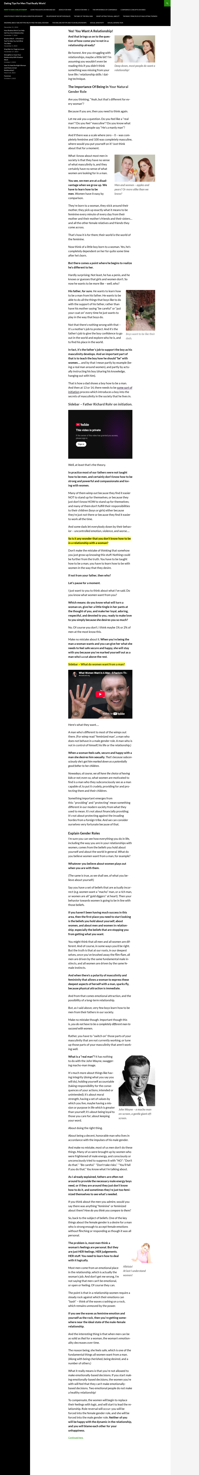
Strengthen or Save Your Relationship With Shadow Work (13, 57)
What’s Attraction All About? (107, 16)
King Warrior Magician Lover (14, 49)
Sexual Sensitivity (97, 23)
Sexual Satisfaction (115, 23)
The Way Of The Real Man (83, 16)
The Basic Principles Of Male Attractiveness (140, 16)
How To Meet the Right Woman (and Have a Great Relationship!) (15, 67)
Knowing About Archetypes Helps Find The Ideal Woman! (26, 23)
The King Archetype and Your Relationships (69, 23)
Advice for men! (65, 10)
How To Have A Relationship (15, 10)
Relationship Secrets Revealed (58, 16)
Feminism (7, 76)
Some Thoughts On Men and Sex (42, 10)
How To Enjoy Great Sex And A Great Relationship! (23, 16)
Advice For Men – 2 (82, 10)
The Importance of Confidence (105, 10)
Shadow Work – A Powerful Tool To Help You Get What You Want (13, 41)
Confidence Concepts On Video (133, 10)
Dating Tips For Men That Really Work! (25, 3)
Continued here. (75, 1437)
